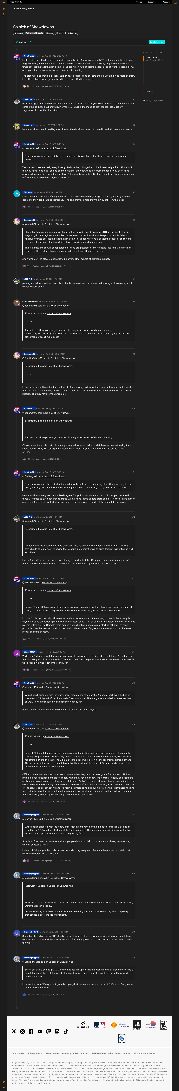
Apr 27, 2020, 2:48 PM (52, 192)
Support (151, 2)
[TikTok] (66, 1031)
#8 (134, 301)
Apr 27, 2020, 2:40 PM (54, 144)
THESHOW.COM (16, 2)
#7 (134, 279)
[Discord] (57, 1031)
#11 (134, 472)
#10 (133, 409)
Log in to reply (156, 42)
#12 (133, 517)
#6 (134, 220)
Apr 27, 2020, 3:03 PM (54, 409)
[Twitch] (48, 1031)
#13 (133, 578)
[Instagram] (22, 1031)
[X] (14, 1031)
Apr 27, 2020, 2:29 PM (54, 56)
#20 (133, 957)
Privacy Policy (35, 1053)
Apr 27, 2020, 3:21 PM (52, 724)
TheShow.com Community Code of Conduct (67, 1053)
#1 (134, 56)
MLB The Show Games (144, 1053)
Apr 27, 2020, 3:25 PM (59, 815)
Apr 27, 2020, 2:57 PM (55, 354)
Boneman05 (29, 220)
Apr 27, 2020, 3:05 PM (54, 472)
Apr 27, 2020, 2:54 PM (57, 301)
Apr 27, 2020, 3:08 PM (52, 517)
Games (139, 2)
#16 (133, 724)
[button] (3, 1082)
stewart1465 (29, 652)
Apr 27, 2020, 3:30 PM (59, 957)
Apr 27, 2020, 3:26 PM (59, 874)
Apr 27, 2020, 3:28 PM (58, 932)
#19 (133, 932)
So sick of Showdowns (55, 148)
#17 (133, 815)
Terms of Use (18, 1053)
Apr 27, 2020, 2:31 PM (52, 99)
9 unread (149, 91)
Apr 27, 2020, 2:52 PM (55, 220)
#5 (134, 192)
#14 (133, 652)
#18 (133, 874)
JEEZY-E (28, 279)
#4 (134, 144)
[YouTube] (40, 1031)
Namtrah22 (29, 56)
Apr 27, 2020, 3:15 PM (55, 652)
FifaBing (28, 192)
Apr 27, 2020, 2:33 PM (54, 125)
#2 (134, 99)
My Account (164, 2)
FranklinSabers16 (30, 301)
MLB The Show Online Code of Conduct (111, 1053)
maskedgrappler (31, 815)
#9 (134, 354)
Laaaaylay (28, 125)
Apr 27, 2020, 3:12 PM (54, 578)
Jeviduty (28, 99)
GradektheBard (31, 932)
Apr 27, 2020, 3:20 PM (54, 683)
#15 (133, 683)
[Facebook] (31, 1031)
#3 (134, 125)
